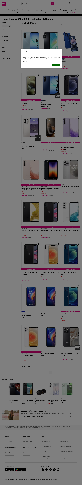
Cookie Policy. (41, 55)
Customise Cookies (26, 64)
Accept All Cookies (56, 64)
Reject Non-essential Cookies (44, 64)
